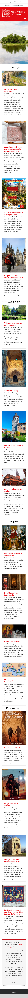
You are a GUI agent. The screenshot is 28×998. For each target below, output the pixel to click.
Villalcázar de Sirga (11, 390)
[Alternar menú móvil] (25, 18)
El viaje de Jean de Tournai (11, 681)
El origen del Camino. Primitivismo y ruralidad (14, 861)
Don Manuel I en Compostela (10, 594)
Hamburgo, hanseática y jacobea (13, 490)
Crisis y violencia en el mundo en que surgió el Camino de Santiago (13, 912)
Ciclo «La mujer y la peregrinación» (11, 90)
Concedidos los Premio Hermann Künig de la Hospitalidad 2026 (13, 149)
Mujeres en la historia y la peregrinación (13, 213)
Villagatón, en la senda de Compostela (13, 324)
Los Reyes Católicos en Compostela (13, 555)
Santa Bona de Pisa (12, 642)
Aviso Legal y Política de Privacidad (18, 991)
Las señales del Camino (13, 748)
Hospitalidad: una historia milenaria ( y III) (13, 277)
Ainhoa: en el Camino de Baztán (13, 446)
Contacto (14, 992)
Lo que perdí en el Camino (11, 804)
